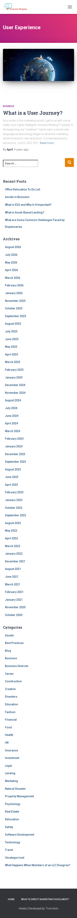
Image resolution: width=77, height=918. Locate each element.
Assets (9, 635)
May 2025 (11, 346)
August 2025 (13, 323)
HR (7, 742)
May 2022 (11, 530)
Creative (10, 689)
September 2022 (15, 515)
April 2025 (11, 354)
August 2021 (13, 568)
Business (8, 106)
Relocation (12, 819)
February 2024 (14, 438)
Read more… (47, 143)
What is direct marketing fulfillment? (45, 899)
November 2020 (15, 607)
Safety (9, 827)
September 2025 (15, 316)
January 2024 (14, 446)
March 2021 (12, 584)
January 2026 (14, 293)
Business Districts (16, 666)
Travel (9, 849)
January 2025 (14, 377)
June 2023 (11, 477)
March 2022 (12, 546)
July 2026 (11, 254)
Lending (10, 773)
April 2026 (11, 270)
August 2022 (13, 523)
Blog (8, 650)
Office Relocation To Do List (22, 189)
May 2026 (11, 262)
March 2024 (12, 431)
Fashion (10, 712)
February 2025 (14, 369)
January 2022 (14, 553)
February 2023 (14, 492)
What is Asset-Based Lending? (24, 212)
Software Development (19, 834)
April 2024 (11, 423)
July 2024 (11, 408)
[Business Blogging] (17, 7)
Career (9, 673)
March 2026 (12, 277)
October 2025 (13, 308)
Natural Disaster (15, 788)
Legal (8, 765)
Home (11, 899)
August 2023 (13, 469)
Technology (12, 842)
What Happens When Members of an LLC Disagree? (37, 865)
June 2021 (11, 576)
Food (8, 727)
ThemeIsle (51, 908)
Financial (11, 719)
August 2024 (13, 400)
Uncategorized (14, 857)
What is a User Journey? (32, 113)
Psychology (12, 804)
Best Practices (14, 643)
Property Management (19, 796)
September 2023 (15, 461)
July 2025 (11, 331)
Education (11, 704)
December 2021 (15, 561)
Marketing (11, 781)
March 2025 (12, 362)
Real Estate (12, 811)
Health (9, 735)
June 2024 (11, 415)
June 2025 (11, 339)
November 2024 (15, 392)
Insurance (11, 750)
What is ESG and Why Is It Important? (28, 204)
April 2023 (11, 484)
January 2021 (14, 599)
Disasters (11, 696)
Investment (12, 758)
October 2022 (13, 507)
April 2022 (11, 538)
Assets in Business (17, 197)
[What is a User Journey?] (38, 73)
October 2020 (13, 615)
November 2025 (15, 300)
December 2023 (15, 454)
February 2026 (14, 285)
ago (21, 149)
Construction (13, 681)
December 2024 (15, 385)
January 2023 (14, 500)
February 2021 (14, 592)
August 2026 (13, 247)
